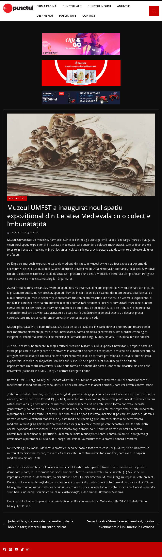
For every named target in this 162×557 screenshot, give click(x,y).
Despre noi (45, 15)
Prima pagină (46, 6)
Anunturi (124, 6)
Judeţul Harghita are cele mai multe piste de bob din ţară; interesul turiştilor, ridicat (40, 524)
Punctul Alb (72, 6)
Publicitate (67, 15)
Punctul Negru (99, 6)
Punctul (34, 232)
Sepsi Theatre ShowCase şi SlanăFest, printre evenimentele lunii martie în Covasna (120, 524)
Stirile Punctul (17, 198)
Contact (88, 15)
